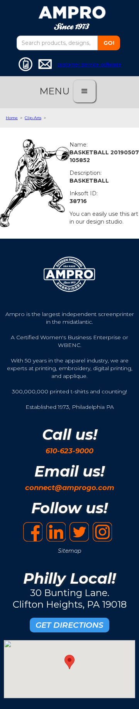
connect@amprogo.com (69, 487)
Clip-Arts (33, 117)
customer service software (89, 64)
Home (12, 117)
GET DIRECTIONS (69, 625)
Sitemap (69, 550)
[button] (84, 91)
